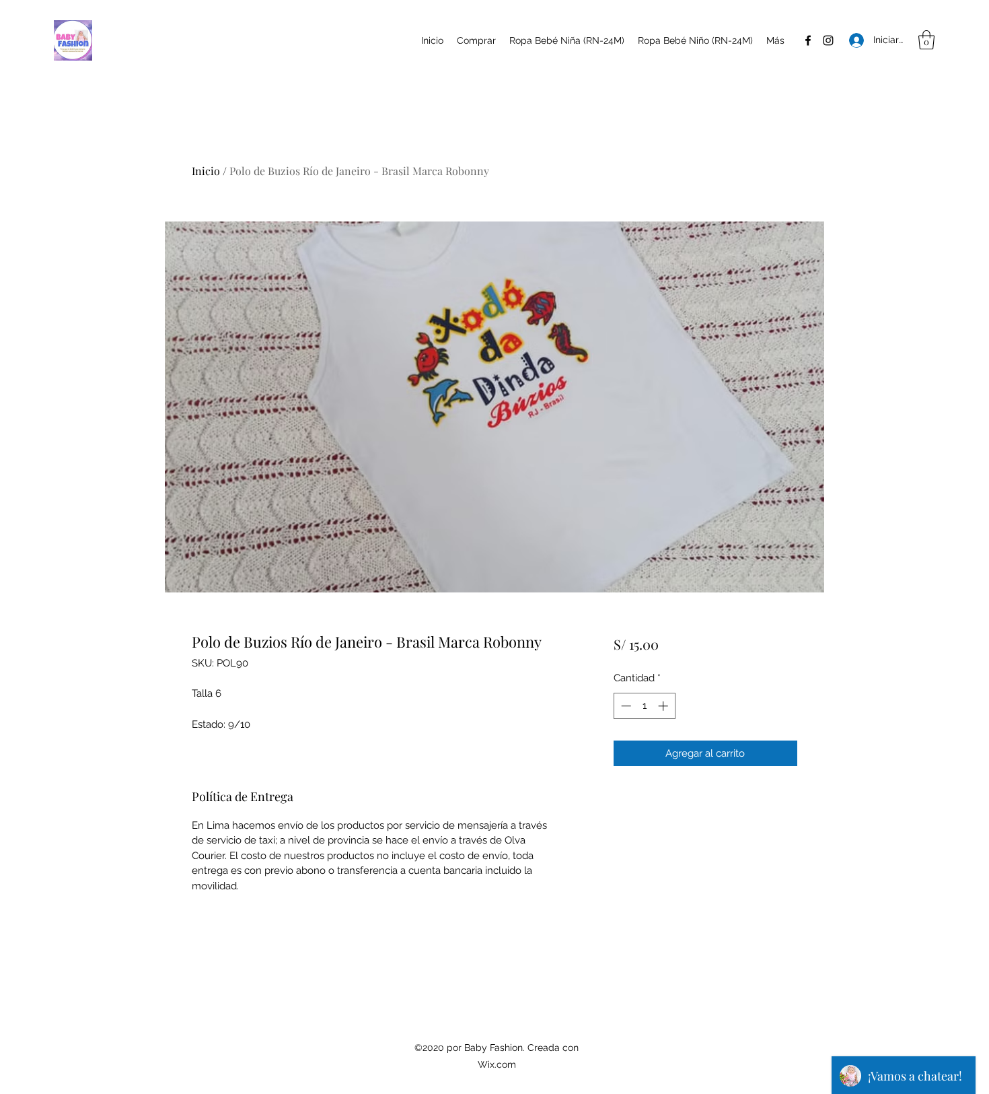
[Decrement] (625, 705)
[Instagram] (828, 40)
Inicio (206, 171)
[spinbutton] (644, 705)
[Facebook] (808, 40)
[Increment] (664, 705)
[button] (926, 40)
